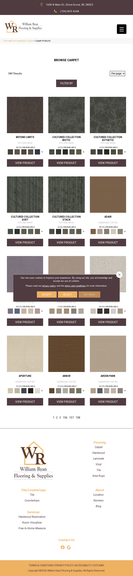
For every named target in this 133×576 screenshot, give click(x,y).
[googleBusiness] (69, 547)
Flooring (15, 41)
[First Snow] (37, 390)
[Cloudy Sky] (58, 390)
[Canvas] (108, 274)
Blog (98, 506)
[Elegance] (113, 231)
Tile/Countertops (33, 490)
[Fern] (79, 390)
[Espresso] (30, 390)
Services (33, 512)
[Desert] (17, 152)
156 (65, 417)
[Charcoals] (100, 311)
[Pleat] (30, 231)
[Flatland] (37, 152)
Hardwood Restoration (32, 516)
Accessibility (83, 565)
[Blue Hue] (100, 390)
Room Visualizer (32, 522)
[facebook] (63, 547)
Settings (89, 294)
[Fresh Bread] (120, 311)
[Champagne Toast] (100, 231)
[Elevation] (24, 152)
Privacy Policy (64, 565)
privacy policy (49, 286)
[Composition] (72, 152)
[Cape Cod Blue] (24, 390)
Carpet (99, 447)
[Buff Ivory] (25, 353)
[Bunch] (17, 231)
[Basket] (66, 274)
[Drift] (113, 390)
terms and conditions (75, 286)
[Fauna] (30, 152)
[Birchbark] (30, 311)
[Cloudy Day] (107, 390)
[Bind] (25, 194)
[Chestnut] (66, 353)
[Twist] (37, 231)
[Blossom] (37, 311)
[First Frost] (113, 311)
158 (78, 417)
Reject (67, 294)
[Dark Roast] (107, 311)
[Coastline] (65, 390)
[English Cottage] (120, 231)
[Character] (58, 152)
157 (71, 417)
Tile (98, 470)
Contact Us (66, 540)
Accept (46, 294)
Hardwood (98, 453)
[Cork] (59, 311)
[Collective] (65, 152)
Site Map (98, 565)
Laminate (98, 458)
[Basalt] (24, 311)
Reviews (99, 500)
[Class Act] (107, 231)
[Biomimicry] (66, 114)
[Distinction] (79, 152)
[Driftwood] (72, 390)
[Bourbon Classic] (108, 194)
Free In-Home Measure (32, 528)
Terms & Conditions (41, 565)
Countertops (32, 500)
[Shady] (74, 311)
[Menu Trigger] (121, 29)
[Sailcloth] (66, 311)
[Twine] (81, 311)
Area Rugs (98, 475)
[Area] (25, 114)
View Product (25, 163)
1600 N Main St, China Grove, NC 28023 (69, 4)
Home (6, 41)
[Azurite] (17, 311)
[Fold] (24, 231)
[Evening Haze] (120, 390)
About (99, 490)
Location (98, 494)
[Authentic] (108, 353)
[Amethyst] (25, 274)
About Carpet (27, 41)
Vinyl (98, 464)
